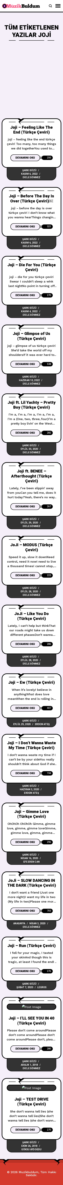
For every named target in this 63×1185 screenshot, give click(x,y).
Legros (42, 987)
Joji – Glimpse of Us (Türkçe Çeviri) (31, 336)
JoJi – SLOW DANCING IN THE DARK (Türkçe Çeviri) (31, 883)
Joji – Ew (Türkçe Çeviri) (31, 682)
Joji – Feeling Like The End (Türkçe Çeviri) (31, 130)
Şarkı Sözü (29, 170)
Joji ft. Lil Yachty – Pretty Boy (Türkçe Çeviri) (32, 405)
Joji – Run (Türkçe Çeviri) (31, 946)
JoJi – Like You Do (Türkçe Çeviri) (31, 616)
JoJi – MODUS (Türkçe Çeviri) (31, 547)
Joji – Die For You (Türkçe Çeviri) (31, 267)
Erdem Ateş (42, 724)
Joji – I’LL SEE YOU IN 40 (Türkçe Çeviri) (31, 1020)
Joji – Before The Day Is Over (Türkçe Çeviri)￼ (31, 198)
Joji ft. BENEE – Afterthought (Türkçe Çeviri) (31, 476)
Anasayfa (19, 923)
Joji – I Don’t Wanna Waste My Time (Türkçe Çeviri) (31, 745)
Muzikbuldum (28, 1172)
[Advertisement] (31, 85)
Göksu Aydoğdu (31, 1149)
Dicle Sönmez (31, 177)
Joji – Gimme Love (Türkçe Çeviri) (31, 814)
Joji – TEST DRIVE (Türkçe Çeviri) (31, 1101)
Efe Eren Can (31, 862)
